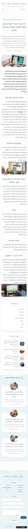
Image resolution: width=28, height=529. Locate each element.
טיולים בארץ (21, 315)
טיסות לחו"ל (21, 312)
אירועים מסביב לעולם (19, 318)
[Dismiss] (26, 527)
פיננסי (22, 324)
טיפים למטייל (21, 309)
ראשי (14, 18)
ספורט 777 (20, 112)
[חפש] (3, 9)
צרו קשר (14, 520)
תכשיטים (22, 327)
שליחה (23, 517)
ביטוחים (22, 321)
